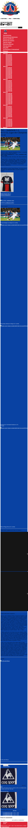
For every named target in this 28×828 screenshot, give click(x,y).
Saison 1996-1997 (9, 87)
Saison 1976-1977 (9, 61)
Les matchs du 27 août (7, 812)
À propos (6, 765)
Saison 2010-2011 (9, 106)
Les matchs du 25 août (7, 815)
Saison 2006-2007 (9, 100)
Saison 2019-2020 (9, 116)
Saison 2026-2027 (9, 126)
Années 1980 (5, 66)
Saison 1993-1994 (9, 83)
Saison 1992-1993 (9, 82)
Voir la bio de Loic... (5, 791)
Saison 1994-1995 (9, 85)
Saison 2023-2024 (9, 122)
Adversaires (5, 127)
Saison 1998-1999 (9, 89)
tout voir (14, 810)
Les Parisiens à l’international (11, 49)
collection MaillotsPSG (5, 195)
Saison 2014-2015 (9, 110)
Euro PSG (5, 47)
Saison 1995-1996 (9, 86)
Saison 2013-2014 (9, 109)
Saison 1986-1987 (9, 74)
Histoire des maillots (8, 40)
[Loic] (9, 784)
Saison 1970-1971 (9, 54)
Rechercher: (3, 27)
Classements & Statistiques (10, 37)
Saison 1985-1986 (9, 73)
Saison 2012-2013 (9, 108)
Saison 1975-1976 (9, 60)
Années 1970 (5, 53)
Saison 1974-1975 (9, 59)
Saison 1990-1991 (9, 80)
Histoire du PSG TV (8, 39)
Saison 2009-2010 (9, 103)
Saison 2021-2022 (9, 120)
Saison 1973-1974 (9, 58)
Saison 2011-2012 (9, 107)
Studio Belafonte (5, 826)
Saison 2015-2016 (9, 112)
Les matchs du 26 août (7, 813)
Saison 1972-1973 (9, 57)
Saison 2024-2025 (9, 123)
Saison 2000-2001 (9, 93)
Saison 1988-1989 (9, 76)
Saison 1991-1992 (9, 81)
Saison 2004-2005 (9, 98)
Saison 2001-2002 (9, 94)
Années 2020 (5, 117)
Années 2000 (5, 92)
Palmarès (5, 51)
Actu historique (7, 35)
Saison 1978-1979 (9, 64)
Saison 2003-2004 (9, 96)
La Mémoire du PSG (9, 202)
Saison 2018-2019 (9, 115)
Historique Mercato (8, 44)
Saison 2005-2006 (9, 99)
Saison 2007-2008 (9, 101)
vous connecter (9, 820)
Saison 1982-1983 (9, 69)
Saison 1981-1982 (9, 68)
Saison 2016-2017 (9, 113)
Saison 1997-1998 (9, 88)
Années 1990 (5, 79)
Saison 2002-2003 (9, 95)
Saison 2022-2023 (9, 121)
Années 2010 (5, 105)
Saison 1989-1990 (9, 78)
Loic (1, 786)
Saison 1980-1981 (9, 67)
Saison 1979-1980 (9, 65)
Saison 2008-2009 (9, 102)
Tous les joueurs (7, 42)
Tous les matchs (7, 46)
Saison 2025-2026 (9, 125)
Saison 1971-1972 (9, 55)
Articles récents (6, 766)
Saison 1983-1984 (9, 71)
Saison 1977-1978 (9, 62)
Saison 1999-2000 (9, 91)
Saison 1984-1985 (9, 72)
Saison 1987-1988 (9, 75)
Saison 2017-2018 (9, 114)
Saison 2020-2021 (9, 119)
